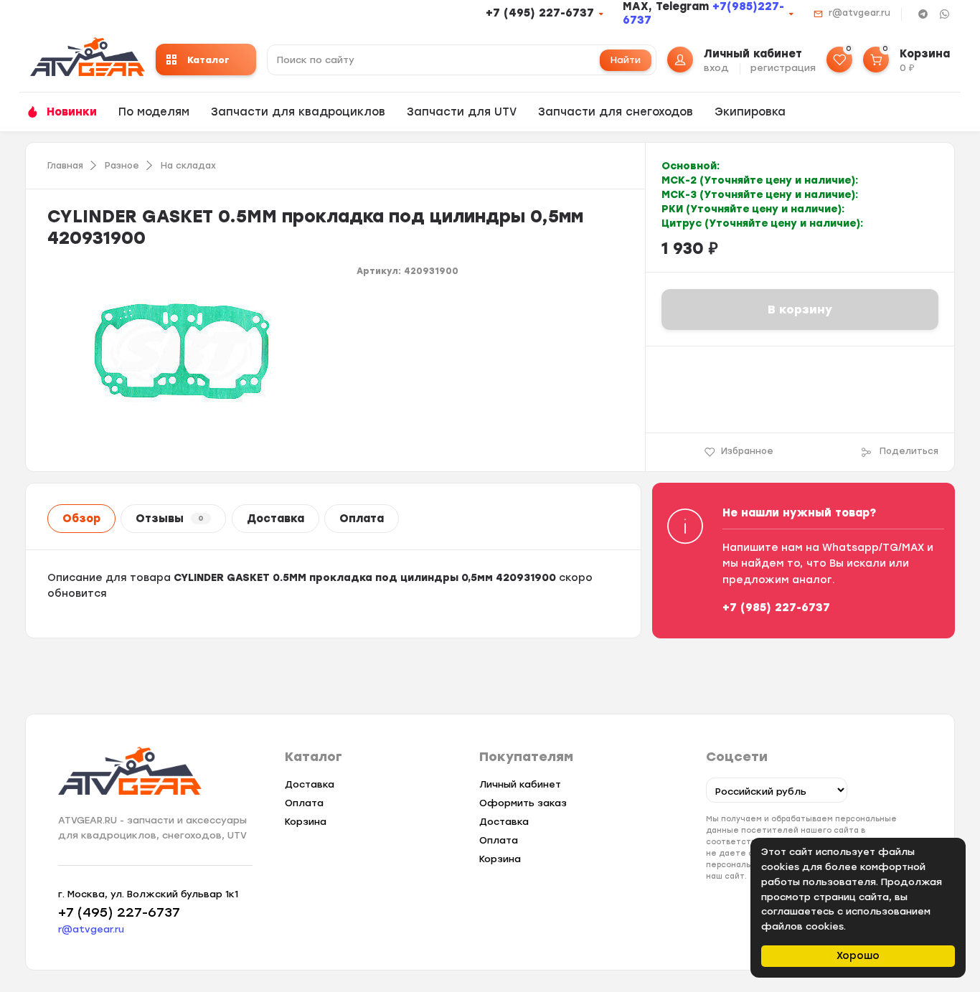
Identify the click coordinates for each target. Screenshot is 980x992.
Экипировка (750, 111)
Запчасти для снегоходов (615, 111)
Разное (122, 166)
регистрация (783, 67)
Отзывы (170, 518)
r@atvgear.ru (859, 13)
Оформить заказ (523, 803)
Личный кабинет (520, 784)
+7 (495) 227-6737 (540, 12)
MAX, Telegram (667, 6)
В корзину (800, 309)
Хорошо (858, 956)
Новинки (72, 111)
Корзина (305, 821)
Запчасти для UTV (462, 111)
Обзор (81, 518)
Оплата (361, 518)
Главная (65, 166)
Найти (626, 60)
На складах (188, 166)
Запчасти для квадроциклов (298, 111)
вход (716, 67)
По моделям (153, 111)
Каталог (208, 60)
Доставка (275, 518)
